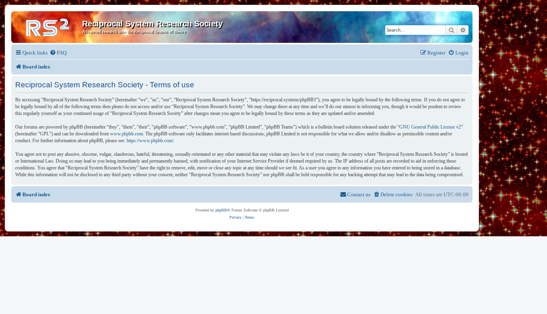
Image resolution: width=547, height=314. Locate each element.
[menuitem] (58, 52)
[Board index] (47, 26)
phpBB (221, 210)
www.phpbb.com (126, 134)
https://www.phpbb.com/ (150, 140)
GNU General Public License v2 (430, 127)
